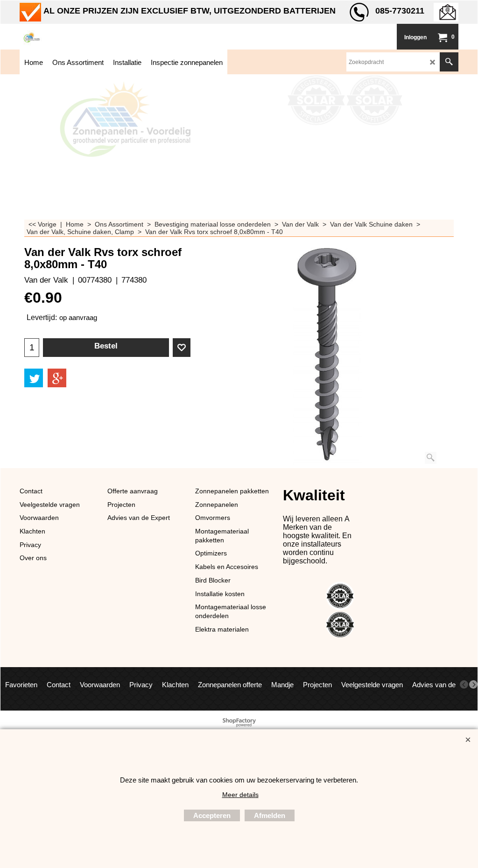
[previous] (464, 684)
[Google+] (57, 378)
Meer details (240, 794)
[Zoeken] (449, 61)
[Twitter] (33, 378)
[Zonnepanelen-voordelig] (90, 36)
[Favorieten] (181, 347)
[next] (473, 684)
